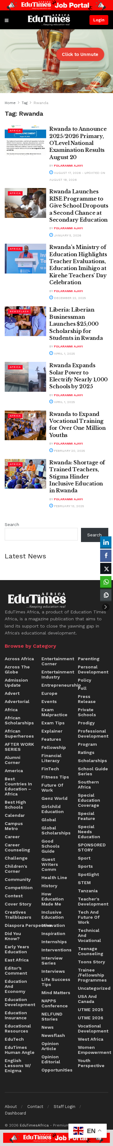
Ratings (86, 752)
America (14, 770)
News (47, 1027)
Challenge (16, 858)
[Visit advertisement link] (56, 5)
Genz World (54, 798)
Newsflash (19, 311)
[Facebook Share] (105, 555)
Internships (54, 941)
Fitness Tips (55, 776)
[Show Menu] (6, 19)
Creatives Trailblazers (18, 915)
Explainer (51, 731)
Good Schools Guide (50, 846)
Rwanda (41, 103)
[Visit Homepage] (49, 20)
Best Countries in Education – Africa (18, 786)
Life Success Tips (55, 982)
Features (51, 739)
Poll (82, 688)
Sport (84, 858)
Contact (35, 1106)
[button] (106, 607)
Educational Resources (18, 1028)
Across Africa (19, 658)
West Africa (90, 1039)
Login (99, 20)
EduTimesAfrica (34, 1125)
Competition (19, 887)
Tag (25, 103)
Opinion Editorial (50, 1059)
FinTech (50, 768)
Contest (14, 895)
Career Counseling (17, 847)
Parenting (89, 658)
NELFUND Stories (51, 1016)
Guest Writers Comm (49, 864)
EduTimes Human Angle (20, 1050)
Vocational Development (93, 1028)
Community (18, 879)
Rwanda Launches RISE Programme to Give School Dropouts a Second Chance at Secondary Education (78, 205)
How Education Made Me (52, 898)
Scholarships (92, 760)
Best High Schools (15, 805)
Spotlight (88, 874)
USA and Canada (87, 999)
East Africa (17, 959)
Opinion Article (50, 1046)
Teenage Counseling (90, 951)
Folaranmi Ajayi (68, 165)
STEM (84, 882)
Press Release (87, 699)
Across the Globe (17, 669)
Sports (85, 866)
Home (10, 103)
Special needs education (89, 831)
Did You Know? (13, 936)
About (11, 1106)
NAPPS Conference (54, 1003)
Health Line (54, 877)
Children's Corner (16, 869)
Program (87, 744)
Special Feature (86, 816)
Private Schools (87, 712)
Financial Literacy (51, 758)
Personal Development (93, 669)
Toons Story (91, 961)
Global (48, 819)
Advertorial (17, 701)
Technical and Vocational (89, 935)
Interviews (53, 971)
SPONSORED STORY (92, 847)
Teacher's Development (93, 901)
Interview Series (51, 960)
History (49, 885)
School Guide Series (93, 771)
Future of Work (52, 788)
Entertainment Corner (57, 661)
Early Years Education (17, 949)
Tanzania (88, 890)
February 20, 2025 (69, 450)
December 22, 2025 (69, 298)
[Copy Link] (105, 595)
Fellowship (53, 747)
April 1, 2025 (64, 353)
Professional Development (93, 733)
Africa (15, 130)
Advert (12, 693)
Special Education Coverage (89, 800)
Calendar (15, 815)
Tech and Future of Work (89, 917)
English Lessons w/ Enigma (18, 1065)
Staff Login (64, 1106)
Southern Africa (88, 784)
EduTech (14, 1039)
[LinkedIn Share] (105, 542)
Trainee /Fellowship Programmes (92, 975)
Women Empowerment (94, 1050)
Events (49, 701)
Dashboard (15, 1113)
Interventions (56, 949)
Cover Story (18, 903)
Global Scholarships (56, 830)
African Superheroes (19, 733)
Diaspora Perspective (28, 925)
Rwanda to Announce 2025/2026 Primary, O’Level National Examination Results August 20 (77, 143)
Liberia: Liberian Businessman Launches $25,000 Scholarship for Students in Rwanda (76, 324)
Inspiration (53, 933)
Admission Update (16, 683)
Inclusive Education (52, 915)
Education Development (20, 1002)
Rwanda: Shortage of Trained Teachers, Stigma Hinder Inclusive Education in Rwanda (77, 476)
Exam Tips (53, 722)
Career (12, 836)
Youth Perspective (91, 1063)
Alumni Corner (12, 760)
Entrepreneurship (61, 685)
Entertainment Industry (57, 674)
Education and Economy (16, 986)
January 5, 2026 (67, 235)
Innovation (53, 925)
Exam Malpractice (54, 712)
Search (12, 524)
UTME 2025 (90, 1009)
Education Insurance (16, 1015)
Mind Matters (55, 992)
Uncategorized (94, 988)
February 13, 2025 (68, 506)
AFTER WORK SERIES (19, 747)
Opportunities (57, 1069)
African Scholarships (19, 720)
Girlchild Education (52, 809)
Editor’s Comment (16, 971)
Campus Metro (14, 826)
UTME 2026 (90, 1017)
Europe (49, 693)
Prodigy (86, 722)
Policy (84, 680)
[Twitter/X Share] (105, 568)
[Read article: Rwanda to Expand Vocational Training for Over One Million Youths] (25, 425)
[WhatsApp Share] (105, 581)
